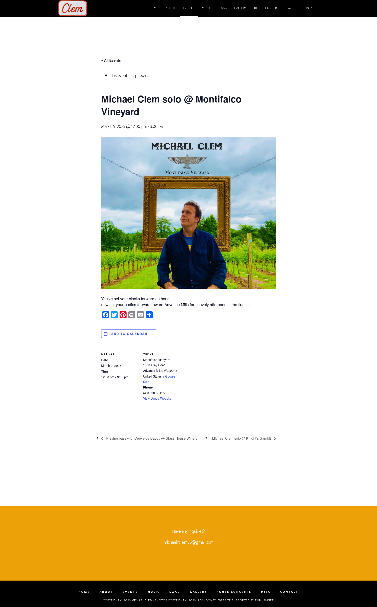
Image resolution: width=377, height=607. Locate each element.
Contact (289, 591)
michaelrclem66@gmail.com (189, 542)
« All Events (111, 60)
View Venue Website (157, 398)
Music (153, 591)
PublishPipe (264, 600)
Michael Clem (97, 8)
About (106, 591)
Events (130, 591)
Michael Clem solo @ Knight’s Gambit (242, 438)
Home (84, 591)
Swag (174, 591)
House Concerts (233, 591)
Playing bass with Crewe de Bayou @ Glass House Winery (151, 438)
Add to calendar (129, 333)
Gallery (198, 591)
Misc (266, 591)
